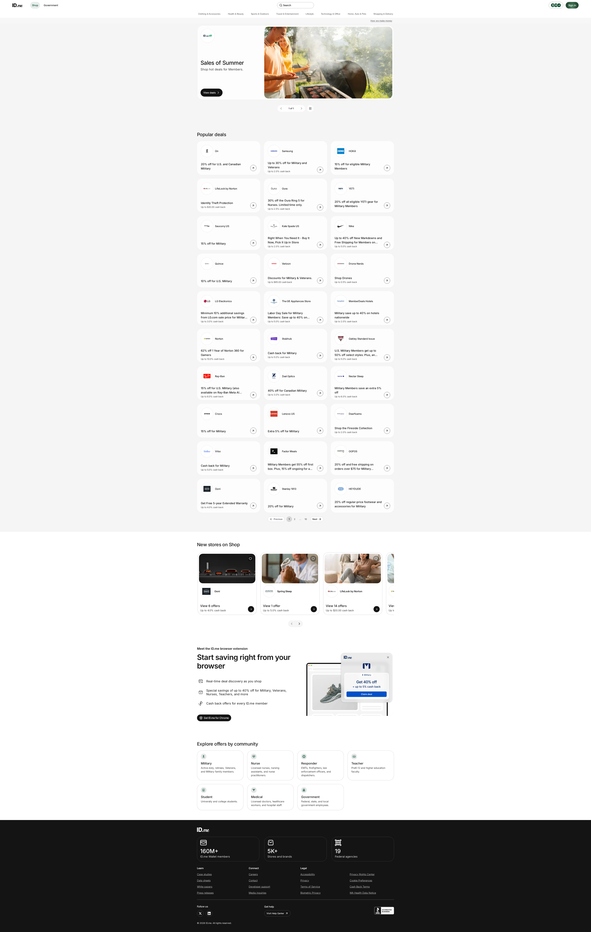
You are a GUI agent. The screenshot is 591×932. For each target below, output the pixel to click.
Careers (253, 874)
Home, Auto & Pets (357, 14)
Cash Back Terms (360, 886)
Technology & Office (330, 14)
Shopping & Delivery (383, 14)
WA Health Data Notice (363, 892)
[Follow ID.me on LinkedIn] (209, 913)
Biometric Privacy (310, 892)
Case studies (204, 874)
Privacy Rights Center (362, 874)
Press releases (205, 892)
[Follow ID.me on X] (200, 913)
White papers (204, 886)
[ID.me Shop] (19, 5)
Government (51, 5)
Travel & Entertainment (287, 14)
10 (306, 519)
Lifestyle (310, 14)
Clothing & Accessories (209, 14)
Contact (253, 880)
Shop (35, 5)
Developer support (259, 886)
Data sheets (204, 880)
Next (314, 519)
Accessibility (307, 874)
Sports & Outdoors (260, 14)
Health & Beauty (236, 14)
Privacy (304, 880)
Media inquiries (257, 892)
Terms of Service (310, 886)
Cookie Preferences (361, 880)
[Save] (250, 559)
